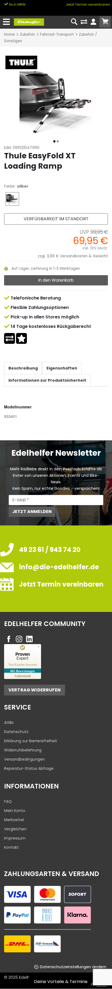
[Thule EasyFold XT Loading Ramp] (56, 101)
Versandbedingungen (24, 759)
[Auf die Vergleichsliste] (9, 338)
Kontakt (11, 847)
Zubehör (27, 34)
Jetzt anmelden (32, 511)
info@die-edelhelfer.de (59, 566)
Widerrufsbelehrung (23, 750)
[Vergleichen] (83, 22)
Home (9, 34)
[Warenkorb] (105, 22)
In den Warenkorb (56, 280)
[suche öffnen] (74, 22)
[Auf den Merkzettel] (21, 338)
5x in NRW (17, 4)
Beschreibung (23, 368)
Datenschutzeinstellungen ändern (73, 967)
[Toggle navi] (6, 22)
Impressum (15, 838)
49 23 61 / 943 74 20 (49, 549)
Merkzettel (14, 819)
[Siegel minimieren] (38, 647)
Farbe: (9, 186)
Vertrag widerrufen (34, 690)
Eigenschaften (61, 368)
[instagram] (19, 639)
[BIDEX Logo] (20, 62)
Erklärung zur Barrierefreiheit (30, 741)
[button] (54, 141)
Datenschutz (16, 731)
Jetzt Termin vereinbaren (88, 4)
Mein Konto (14, 810)
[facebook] (8, 639)
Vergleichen (15, 829)
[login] (93, 22)
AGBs (9, 722)
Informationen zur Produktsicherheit (47, 380)
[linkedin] (29, 639)
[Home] (29, 21)
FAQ (8, 801)
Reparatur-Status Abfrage (29, 768)
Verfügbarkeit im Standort (56, 219)
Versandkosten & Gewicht (84, 256)
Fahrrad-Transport (57, 34)
